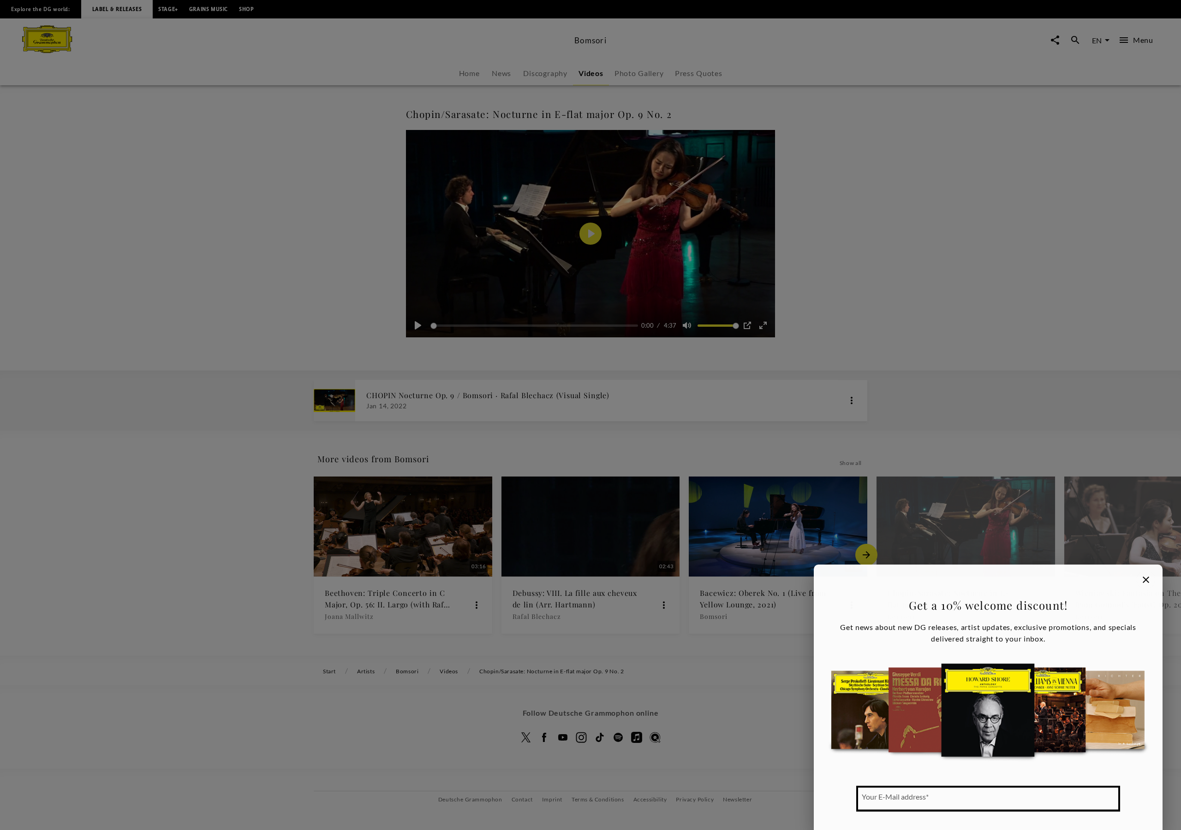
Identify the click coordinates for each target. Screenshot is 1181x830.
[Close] (1146, 580)
